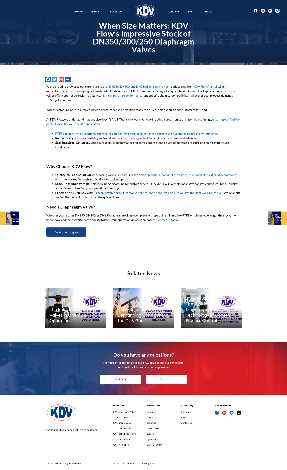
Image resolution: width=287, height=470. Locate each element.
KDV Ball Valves (120, 417)
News (190, 11)
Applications (153, 439)
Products (96, 11)
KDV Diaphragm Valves (124, 412)
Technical (152, 423)
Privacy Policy (149, 463)
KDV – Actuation (121, 444)
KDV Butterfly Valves (123, 423)
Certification (153, 417)
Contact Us (186, 423)
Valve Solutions (154, 444)
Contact (207, 11)
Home (79, 11)
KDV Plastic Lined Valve (124, 433)
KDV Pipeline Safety (122, 439)
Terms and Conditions (124, 463)
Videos (150, 433)
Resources (116, 11)
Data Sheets (153, 428)
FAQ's (183, 417)
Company (173, 11)
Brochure (151, 412)
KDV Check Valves (122, 428)
